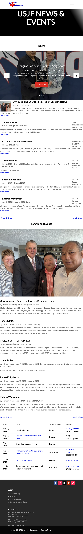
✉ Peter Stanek (72, 460)
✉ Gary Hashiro (72, 429)
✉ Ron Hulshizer (72, 466)
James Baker (9, 160)
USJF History (15, 494)
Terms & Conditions (18, 502)
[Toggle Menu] (72, 6)
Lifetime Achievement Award (38, 164)
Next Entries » (77, 218)
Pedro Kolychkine (11, 179)
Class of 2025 (19, 164)
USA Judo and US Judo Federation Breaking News (40, 101)
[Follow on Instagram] (60, 483)
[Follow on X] (64, 483)
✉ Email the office (16, 525)
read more (4, 115)
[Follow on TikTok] (73, 483)
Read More (41, 84)
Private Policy (15, 499)
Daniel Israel (7, 344)
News (48, 70)
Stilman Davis (8, 324)
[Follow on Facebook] (55, 483)
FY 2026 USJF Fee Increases (17, 141)
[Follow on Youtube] (68, 483)
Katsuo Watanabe (12, 198)
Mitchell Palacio (30, 70)
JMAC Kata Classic (24, 460)
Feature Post (29, 105)
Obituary (23, 126)
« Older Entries (6, 218)
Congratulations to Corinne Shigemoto (41, 66)
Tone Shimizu (9, 122)
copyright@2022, (15, 530)
